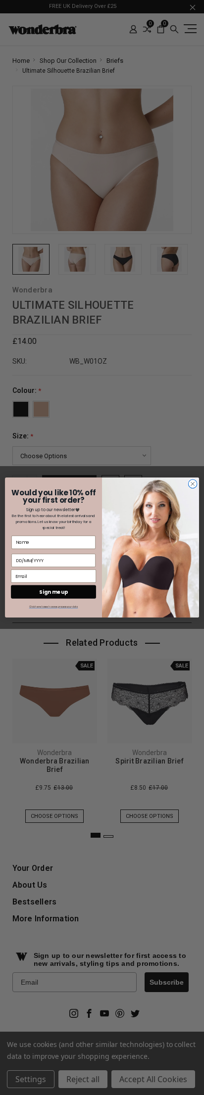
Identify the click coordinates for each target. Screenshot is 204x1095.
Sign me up (53, 591)
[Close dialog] (192, 483)
